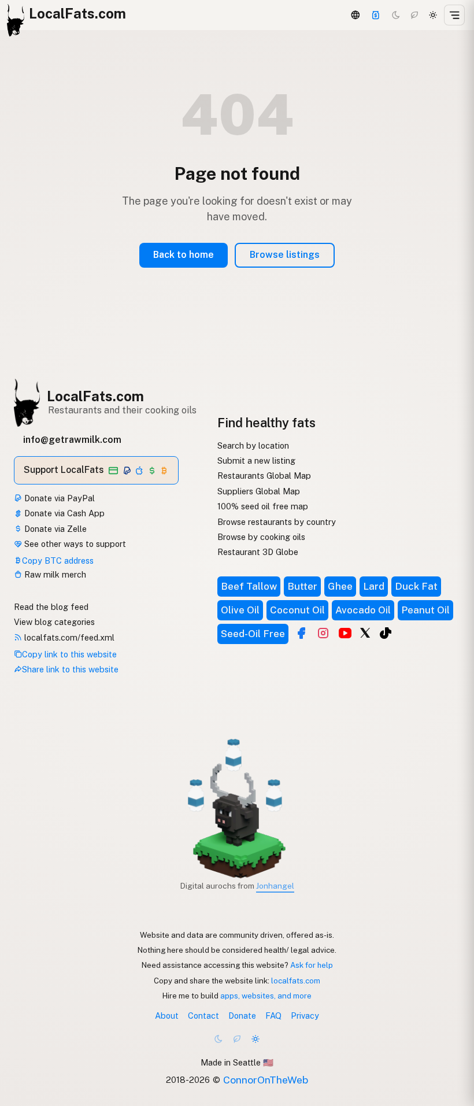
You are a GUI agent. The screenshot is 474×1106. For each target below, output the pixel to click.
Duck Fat (416, 586)
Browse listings (285, 254)
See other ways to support (74, 544)
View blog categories (54, 622)
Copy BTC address (58, 560)
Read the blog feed (51, 607)
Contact (203, 1015)
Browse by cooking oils (261, 537)
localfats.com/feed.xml (68, 637)
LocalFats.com (95, 396)
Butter (302, 586)
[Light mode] (433, 15)
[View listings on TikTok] (385, 633)
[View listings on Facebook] (301, 633)
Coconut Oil (297, 610)
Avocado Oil (363, 610)
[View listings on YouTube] (345, 633)
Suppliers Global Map (258, 491)
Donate (242, 1015)
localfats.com (295, 980)
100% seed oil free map (262, 506)
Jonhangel (275, 885)
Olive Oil (240, 610)
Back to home (183, 254)
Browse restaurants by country (276, 522)
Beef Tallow (249, 586)
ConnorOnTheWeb (265, 1080)
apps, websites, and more (266, 995)
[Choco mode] (414, 15)
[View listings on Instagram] (323, 633)
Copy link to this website (69, 654)
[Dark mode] (396, 15)
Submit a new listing (256, 460)
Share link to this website (70, 669)
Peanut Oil (425, 610)
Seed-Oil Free (253, 633)
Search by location (253, 445)
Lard (373, 586)
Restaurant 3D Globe (257, 552)
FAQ (273, 1015)
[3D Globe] (355, 15)
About (167, 1015)
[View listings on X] (365, 632)
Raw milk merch (54, 574)
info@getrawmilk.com (72, 439)
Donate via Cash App (63, 513)
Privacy (305, 1015)
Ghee (340, 586)
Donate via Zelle (54, 529)
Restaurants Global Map (264, 475)
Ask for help (311, 965)
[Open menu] (454, 15)
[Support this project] (375, 15)
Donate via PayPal (58, 498)
